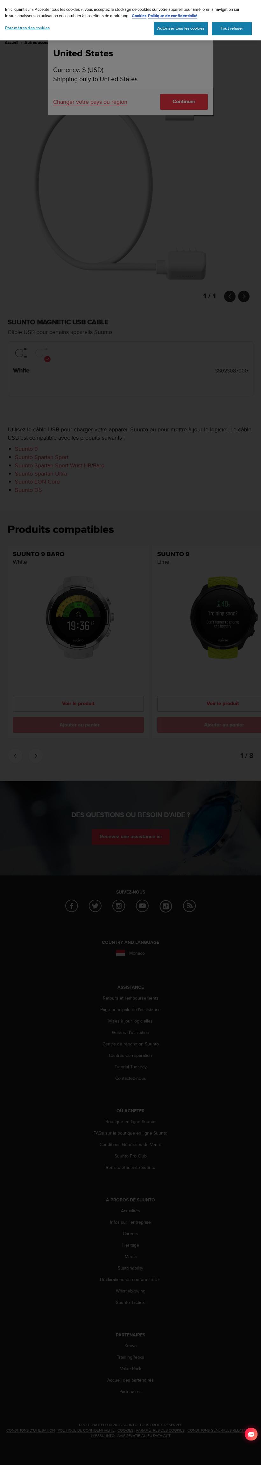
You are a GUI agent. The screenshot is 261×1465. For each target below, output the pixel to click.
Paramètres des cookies (27, 28)
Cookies (139, 16)
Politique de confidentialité (172, 16)
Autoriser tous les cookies (180, 28)
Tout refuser (232, 28)
